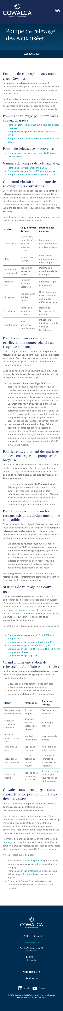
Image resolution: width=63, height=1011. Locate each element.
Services (29, 978)
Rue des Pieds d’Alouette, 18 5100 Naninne (31, 949)
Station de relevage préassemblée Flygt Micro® (31, 645)
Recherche (31, 960)
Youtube (42, 988)
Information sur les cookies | (28, 998)
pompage (7, 842)
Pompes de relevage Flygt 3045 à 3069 (27, 168)
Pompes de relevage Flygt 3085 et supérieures (31, 171)
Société (29, 957)
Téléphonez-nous (32, 54)
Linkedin (27, 988)
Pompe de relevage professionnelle (25, 871)
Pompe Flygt (27, 881)
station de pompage (17, 610)
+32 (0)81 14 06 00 (31, 936)
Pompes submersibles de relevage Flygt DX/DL (32, 175)
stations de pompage (33, 861)
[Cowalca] (14, 10)
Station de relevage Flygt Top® (23, 656)
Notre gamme (30, 972)
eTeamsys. (51, 995)
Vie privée (42, 998)
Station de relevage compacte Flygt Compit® (30, 642)
